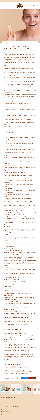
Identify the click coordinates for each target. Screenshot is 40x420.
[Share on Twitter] (26, 378)
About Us (2, 412)
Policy (7, 409)
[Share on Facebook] (23, 378)
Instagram (16, 406)
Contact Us (2, 414)
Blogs (2, 409)
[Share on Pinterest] (30, 378)
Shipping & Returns (9, 411)
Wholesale (2, 411)
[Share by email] (34, 378)
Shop (2, 408)
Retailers (7, 408)
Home (2, 406)
